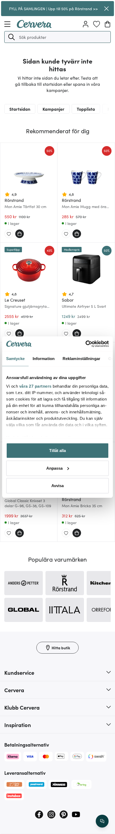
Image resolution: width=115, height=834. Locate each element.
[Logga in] (85, 24)
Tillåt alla (57, 450)
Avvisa (57, 485)
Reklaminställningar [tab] (81, 358)
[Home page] (34, 26)
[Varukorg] (107, 24)
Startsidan (19, 109)
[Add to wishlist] (9, 234)
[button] (11, 37)
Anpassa (54, 468)
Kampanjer (53, 109)
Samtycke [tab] (15, 358)
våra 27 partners (35, 386)
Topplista (86, 109)
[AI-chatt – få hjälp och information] (102, 821)
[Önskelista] (96, 24)
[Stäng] (106, 8)
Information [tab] (44, 358)
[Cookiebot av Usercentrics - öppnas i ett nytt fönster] (85, 343)
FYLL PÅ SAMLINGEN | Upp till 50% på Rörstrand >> (53, 8)
